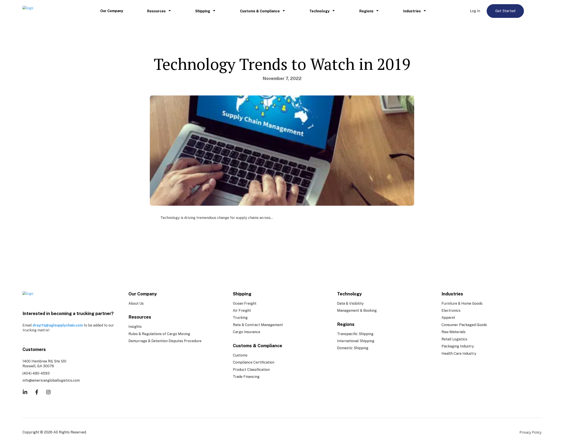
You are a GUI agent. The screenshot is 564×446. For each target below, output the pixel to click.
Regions (366, 11)
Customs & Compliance (260, 11)
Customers (34, 349)
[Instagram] (48, 392)
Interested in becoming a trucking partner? (67, 313)
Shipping (202, 11)
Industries (412, 11)
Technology (319, 11)
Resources (156, 11)
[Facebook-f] (36, 392)
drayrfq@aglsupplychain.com (58, 325)
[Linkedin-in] (25, 392)
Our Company (111, 11)
